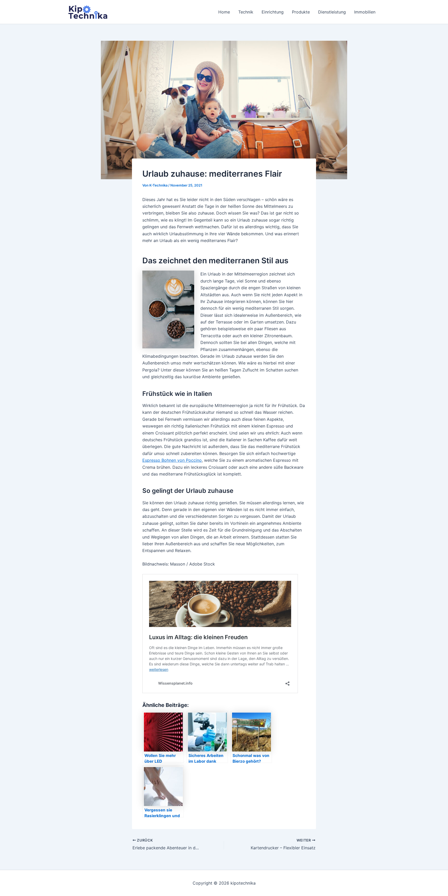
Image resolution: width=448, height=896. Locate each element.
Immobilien (364, 12)
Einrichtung (273, 12)
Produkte (301, 12)
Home (224, 12)
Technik (245, 12)
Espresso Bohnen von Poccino (172, 460)
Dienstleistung (332, 12)
